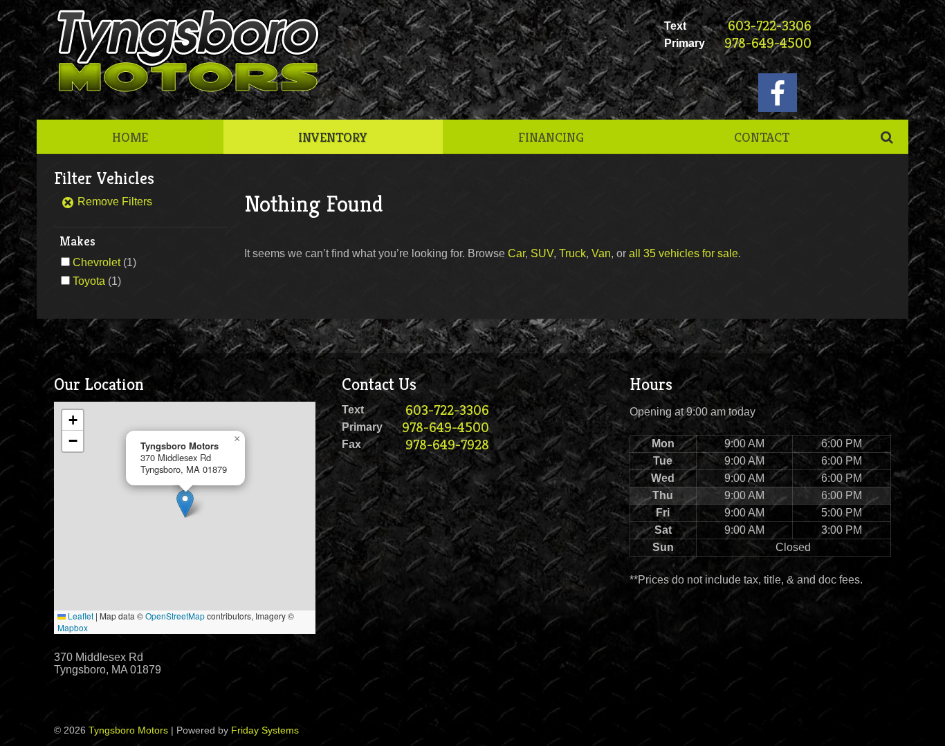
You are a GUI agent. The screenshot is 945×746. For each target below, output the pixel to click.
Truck (572, 253)
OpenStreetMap (175, 616)
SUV (542, 253)
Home (130, 137)
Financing (551, 137)
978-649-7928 (447, 445)
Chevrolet (96, 262)
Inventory (332, 137)
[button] (185, 503)
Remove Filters (113, 201)
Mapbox (72, 627)
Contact (761, 137)
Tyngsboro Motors (128, 730)
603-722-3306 (769, 26)
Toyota (89, 281)
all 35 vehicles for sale (683, 253)
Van (601, 253)
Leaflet (79, 616)
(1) (104, 262)
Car (516, 253)
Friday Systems (265, 730)
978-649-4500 (767, 43)
